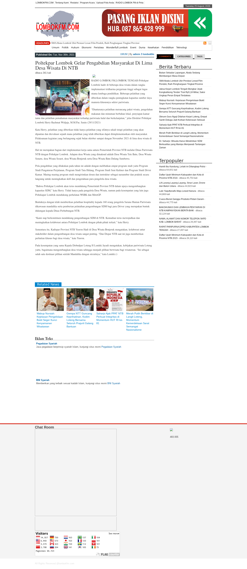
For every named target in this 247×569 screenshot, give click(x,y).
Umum (55, 47)
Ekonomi (86, 47)
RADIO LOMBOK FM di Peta (129, 2)
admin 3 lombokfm (143, 54)
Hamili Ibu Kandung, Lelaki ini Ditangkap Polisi (182, 166)
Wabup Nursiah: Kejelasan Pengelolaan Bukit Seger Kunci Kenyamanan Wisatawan (50, 320)
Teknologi (181, 47)
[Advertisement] (101, 270)
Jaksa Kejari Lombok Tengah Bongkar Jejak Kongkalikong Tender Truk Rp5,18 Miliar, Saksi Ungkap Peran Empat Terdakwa (182, 92)
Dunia (142, 47)
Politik (65, 47)
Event (133, 47)
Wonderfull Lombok (117, 47)
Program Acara (87, 2)
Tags (199, 56)
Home (45, 47)
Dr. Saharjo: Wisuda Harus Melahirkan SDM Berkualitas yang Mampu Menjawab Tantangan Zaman (182, 144)
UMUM (123, 54)
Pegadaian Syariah (46, 343)
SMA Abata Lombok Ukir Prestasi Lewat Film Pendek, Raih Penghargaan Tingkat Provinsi (95, 43)
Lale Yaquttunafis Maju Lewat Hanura (177, 191)
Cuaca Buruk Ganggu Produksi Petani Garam (181, 199)
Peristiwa (99, 47)
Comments (165, 56)
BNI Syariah (42, 380)
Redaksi (74, 2)
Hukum (75, 47)
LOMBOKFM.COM (45, 2)
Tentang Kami (62, 2)
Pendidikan (168, 47)
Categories (183, 56)
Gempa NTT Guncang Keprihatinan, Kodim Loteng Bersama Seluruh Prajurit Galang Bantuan (80, 320)
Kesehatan (153, 47)
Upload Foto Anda (105, 2)
